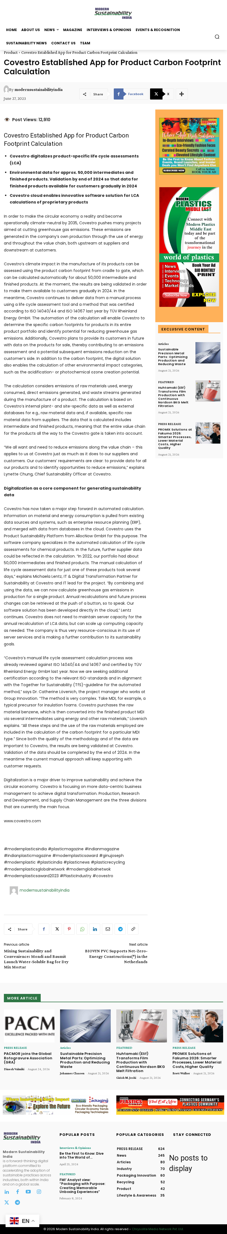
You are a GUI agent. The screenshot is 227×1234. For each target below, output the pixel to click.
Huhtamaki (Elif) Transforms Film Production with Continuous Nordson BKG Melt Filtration (173, 396)
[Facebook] (43, 929)
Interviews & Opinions (75, 1147)
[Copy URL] (132, 929)
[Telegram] (120, 929)
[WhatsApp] (81, 929)
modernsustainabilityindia (38, 89)
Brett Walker (181, 1073)
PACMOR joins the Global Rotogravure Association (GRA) (28, 1058)
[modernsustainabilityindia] (6, 89)
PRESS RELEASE (169, 424)
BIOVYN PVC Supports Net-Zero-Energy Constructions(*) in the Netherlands (116, 956)
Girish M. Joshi (126, 1078)
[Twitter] (7, 1203)
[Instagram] (39, 1192)
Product (11, 52)
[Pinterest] (69, 929)
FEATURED (166, 382)
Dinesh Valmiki (14, 1069)
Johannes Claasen (72, 1073)
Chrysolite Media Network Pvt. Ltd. (158, 1229)
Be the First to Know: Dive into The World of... (82, 1155)
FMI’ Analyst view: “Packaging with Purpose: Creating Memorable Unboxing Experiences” (82, 1185)
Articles (163, 343)
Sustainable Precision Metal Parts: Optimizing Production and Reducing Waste (172, 356)
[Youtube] (28, 1192)
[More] (182, 94)
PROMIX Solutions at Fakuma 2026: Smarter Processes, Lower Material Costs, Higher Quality (175, 438)
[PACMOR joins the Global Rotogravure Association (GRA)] (29, 1025)
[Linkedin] (94, 929)
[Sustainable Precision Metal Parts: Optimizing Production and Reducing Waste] (207, 352)
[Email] (107, 929)
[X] (56, 929)
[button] (217, 36)
